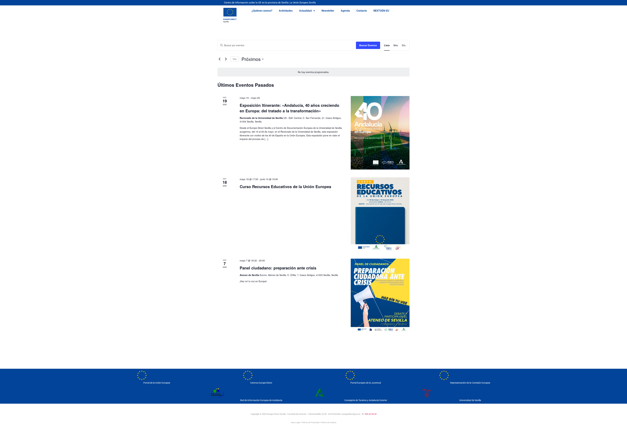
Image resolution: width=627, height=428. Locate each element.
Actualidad (305, 10)
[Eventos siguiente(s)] (226, 59)
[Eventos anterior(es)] (219, 59)
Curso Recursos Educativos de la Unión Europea (285, 186)
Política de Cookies (328, 422)
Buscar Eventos (368, 45)
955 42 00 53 (371, 414)
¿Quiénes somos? (262, 10)
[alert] (313, 72)
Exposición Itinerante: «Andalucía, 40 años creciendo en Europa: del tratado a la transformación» (289, 107)
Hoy (234, 58)
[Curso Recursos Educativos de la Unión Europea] (380, 214)
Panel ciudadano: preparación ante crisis (278, 268)
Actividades (286, 10)
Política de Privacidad (310, 422)
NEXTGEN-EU (381, 10)
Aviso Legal (295, 422)
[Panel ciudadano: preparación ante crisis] (380, 295)
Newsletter (328, 10)
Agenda (345, 10)
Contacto (361, 10)
